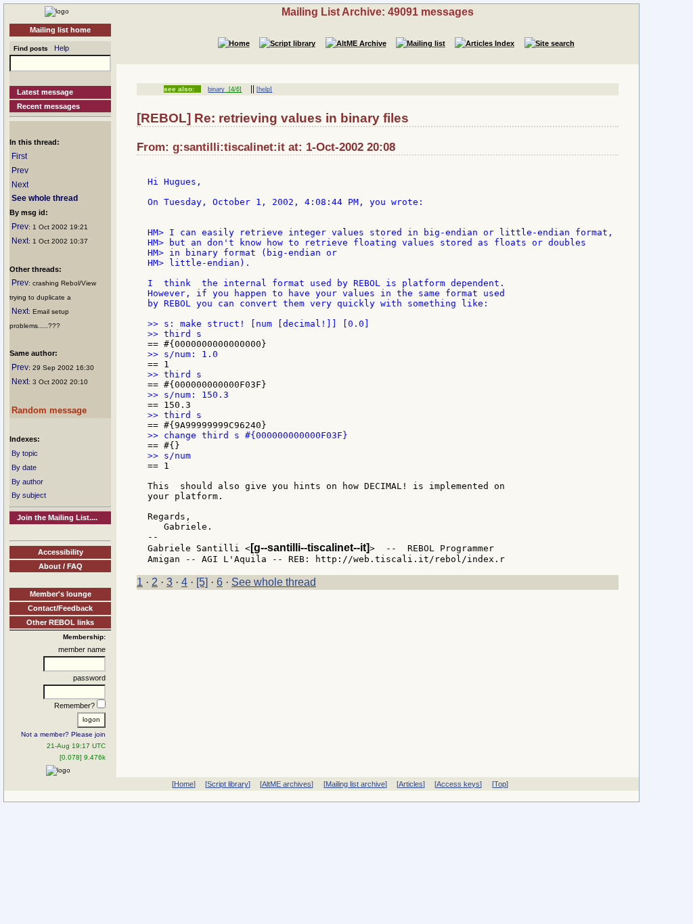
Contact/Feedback (60, 608)
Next (20, 184)
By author (27, 482)
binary (216, 89)
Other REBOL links (60, 622)
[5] (202, 582)
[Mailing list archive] (355, 784)
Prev (20, 170)
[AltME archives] (286, 784)
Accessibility (60, 552)
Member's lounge (60, 594)
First (19, 156)
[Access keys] (458, 784)
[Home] (57, 11)
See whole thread (45, 198)
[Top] (500, 784)
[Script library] (227, 784)
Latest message (45, 92)
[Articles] (411, 784)
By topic (25, 453)
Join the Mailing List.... (57, 517)
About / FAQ (61, 566)
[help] (264, 89)
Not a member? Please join (63, 734)
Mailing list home (60, 30)
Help (61, 48)
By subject (29, 495)
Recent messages (48, 106)
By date (24, 467)
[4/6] (233, 89)
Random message (49, 410)
